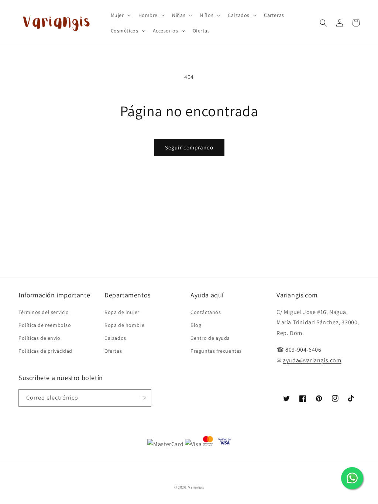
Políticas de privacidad (45, 351)
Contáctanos (205, 312)
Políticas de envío (39, 338)
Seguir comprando (189, 147)
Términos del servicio (43, 312)
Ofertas (113, 351)
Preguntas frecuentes (216, 351)
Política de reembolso (44, 325)
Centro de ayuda (210, 338)
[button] (120, 15)
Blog (195, 325)
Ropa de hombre (124, 325)
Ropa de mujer (122, 312)
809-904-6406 (303, 349)
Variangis (196, 487)
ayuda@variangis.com (312, 360)
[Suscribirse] (143, 398)
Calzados (115, 338)
